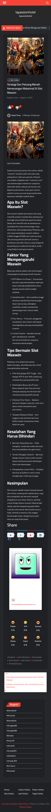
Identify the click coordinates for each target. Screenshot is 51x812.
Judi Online (23, 793)
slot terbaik (37, 660)
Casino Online (24, 789)
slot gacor (11, 657)
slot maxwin (14, 660)
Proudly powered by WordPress (15, 804)
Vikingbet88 (12, 725)
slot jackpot (37, 657)
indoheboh (11, 756)
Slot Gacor (11, 766)
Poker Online (38, 789)
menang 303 (12, 761)
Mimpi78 (10, 741)
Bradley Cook (12, 98)
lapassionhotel (26, 12)
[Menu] (4, 2)
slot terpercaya (15, 663)
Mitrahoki (11, 715)
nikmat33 (11, 746)
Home (6, 789)
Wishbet (10, 735)
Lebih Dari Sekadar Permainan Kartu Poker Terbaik (25, 678)
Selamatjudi (11, 710)
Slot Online (14, 80)
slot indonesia (24, 657)
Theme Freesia (25, 807)
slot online (25, 660)
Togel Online (37, 793)
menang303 (11, 751)
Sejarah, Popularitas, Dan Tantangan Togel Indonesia (25, 685)
